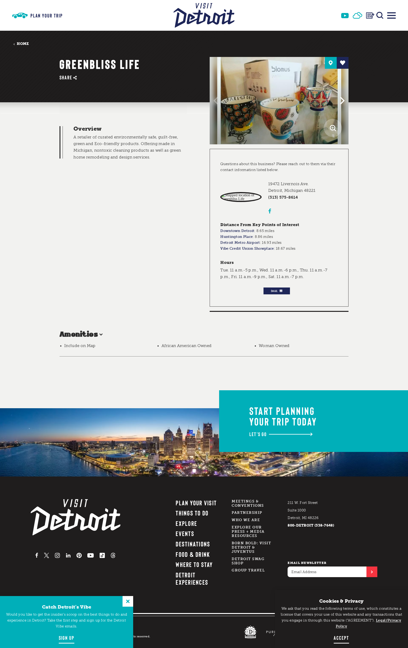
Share (66, 77)
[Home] (204, 15)
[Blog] (370, 15)
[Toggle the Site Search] (379, 15)
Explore (186, 523)
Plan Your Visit (196, 503)
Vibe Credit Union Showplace (247, 248)
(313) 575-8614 (283, 197)
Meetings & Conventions (248, 503)
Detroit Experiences (192, 578)
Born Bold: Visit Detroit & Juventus (251, 547)
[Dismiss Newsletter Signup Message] (128, 601)
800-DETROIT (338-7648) (311, 525)
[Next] (341, 100)
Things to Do (192, 513)
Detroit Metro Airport (240, 242)
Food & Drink (193, 554)
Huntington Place (236, 237)
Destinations (193, 544)
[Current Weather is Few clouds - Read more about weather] (357, 15)
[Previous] (216, 100)
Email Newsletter (307, 563)
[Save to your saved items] (342, 63)
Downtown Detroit (237, 231)
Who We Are (246, 520)
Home (23, 44)
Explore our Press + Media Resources (248, 531)
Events (185, 533)
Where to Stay (194, 564)
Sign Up (66, 637)
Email (274, 290)
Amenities (79, 334)
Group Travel (248, 570)
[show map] (331, 63)
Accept (341, 637)
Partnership (247, 513)
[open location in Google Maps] (240, 197)
